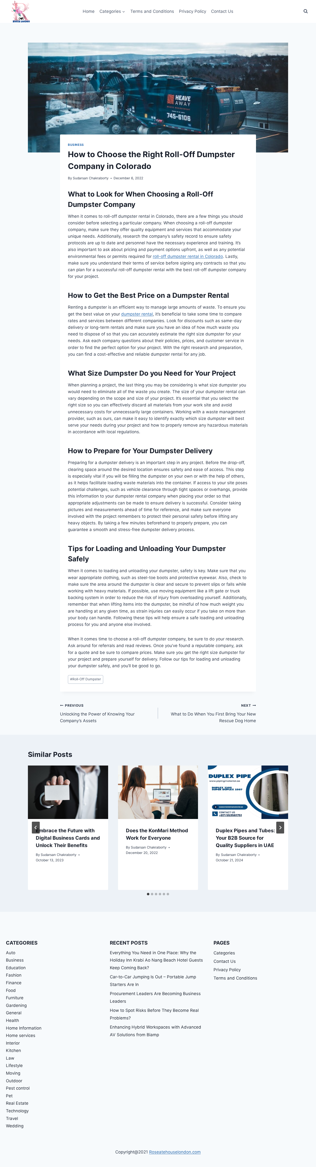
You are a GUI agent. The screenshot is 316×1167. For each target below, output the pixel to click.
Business (76, 145)
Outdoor (14, 1080)
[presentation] (68, 792)
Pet (9, 1095)
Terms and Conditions (152, 11)
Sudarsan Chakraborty (91, 178)
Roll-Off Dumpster (85, 679)
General (13, 1012)
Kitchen (13, 1050)
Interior (13, 1043)
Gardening (16, 1005)
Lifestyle (14, 1065)
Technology (17, 1110)
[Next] (280, 828)
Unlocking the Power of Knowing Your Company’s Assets (97, 713)
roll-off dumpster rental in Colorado (188, 256)
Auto (10, 952)
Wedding (14, 1125)
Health (12, 1020)
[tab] (148, 894)
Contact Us (222, 11)
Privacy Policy (192, 11)
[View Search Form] (305, 11)
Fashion (13, 975)
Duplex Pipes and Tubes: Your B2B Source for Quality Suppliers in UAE (245, 838)
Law (10, 1058)
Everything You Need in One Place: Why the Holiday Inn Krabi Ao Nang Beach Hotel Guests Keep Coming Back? (156, 960)
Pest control (18, 1088)
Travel (12, 1118)
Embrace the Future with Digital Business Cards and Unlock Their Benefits (68, 838)
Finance (13, 982)
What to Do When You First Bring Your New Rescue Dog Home (213, 713)
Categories (224, 952)
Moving (13, 1073)
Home (89, 11)
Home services (20, 1035)
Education (16, 967)
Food (11, 990)
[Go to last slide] (36, 828)
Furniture (14, 997)
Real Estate (17, 1103)
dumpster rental (137, 314)
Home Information (23, 1028)
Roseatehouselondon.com (175, 1152)
